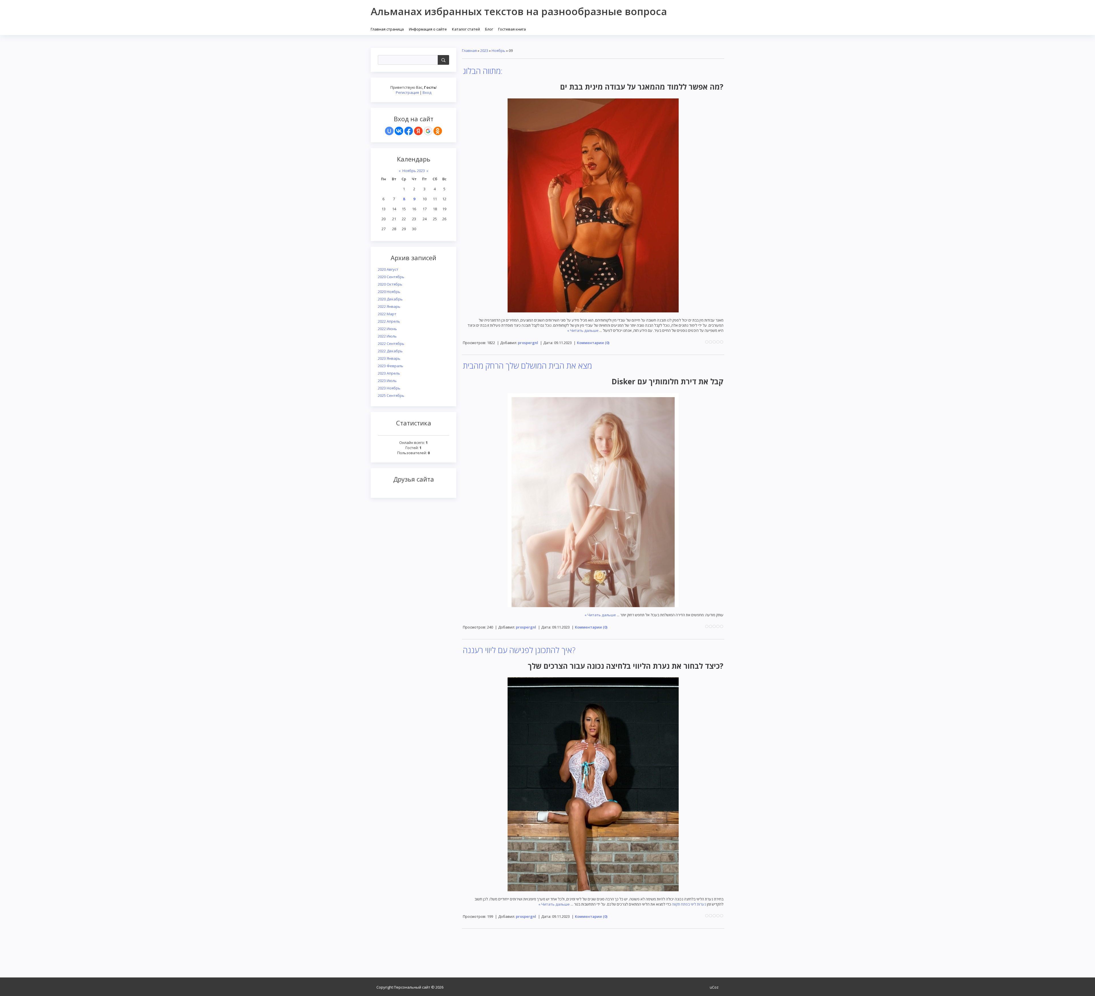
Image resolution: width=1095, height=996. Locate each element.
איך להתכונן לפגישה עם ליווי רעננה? (519, 650)
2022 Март (387, 313)
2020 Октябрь (390, 284)
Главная (469, 50)
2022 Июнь (387, 328)
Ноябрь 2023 (413, 170)
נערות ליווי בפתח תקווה (689, 904)
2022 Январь (389, 306)
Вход (427, 92)
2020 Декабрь (390, 299)
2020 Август (388, 269)
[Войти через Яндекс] (418, 131)
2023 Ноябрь (389, 388)
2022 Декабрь (390, 350)
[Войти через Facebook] (408, 131)
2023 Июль (387, 380)
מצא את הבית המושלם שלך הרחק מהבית (527, 365)
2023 (484, 50)
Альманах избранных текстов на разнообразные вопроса (519, 11)
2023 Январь (389, 358)
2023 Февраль (390, 365)
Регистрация (407, 92)
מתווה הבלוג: (482, 70)
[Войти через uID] (389, 131)
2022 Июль (387, 336)
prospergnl (528, 342)
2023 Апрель (389, 373)
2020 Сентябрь (391, 276)
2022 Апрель (389, 321)
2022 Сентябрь (391, 343)
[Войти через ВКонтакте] (399, 131)
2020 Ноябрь (389, 291)
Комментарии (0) (593, 342)
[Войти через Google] (428, 131)
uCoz (714, 987)
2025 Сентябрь (391, 395)
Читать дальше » (583, 330)
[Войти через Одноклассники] (437, 131)
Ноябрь (498, 50)
